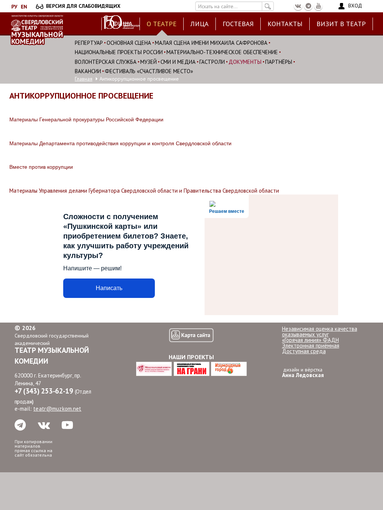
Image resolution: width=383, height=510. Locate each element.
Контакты (285, 23)
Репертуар (89, 42)
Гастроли (212, 61)
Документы (245, 61)
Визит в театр (341, 23)
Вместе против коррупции (41, 167)
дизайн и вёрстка (303, 372)
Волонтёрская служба (106, 61)
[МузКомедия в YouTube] (318, 6)
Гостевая (238, 23)
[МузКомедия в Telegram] (308, 6)
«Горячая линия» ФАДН (310, 339)
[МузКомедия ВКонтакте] (298, 6)
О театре (162, 23)
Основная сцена (129, 42)
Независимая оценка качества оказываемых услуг (319, 331)
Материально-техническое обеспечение (222, 52)
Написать (109, 288)
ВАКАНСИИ (88, 71)
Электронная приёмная (310, 345)
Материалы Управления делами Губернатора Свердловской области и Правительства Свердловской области (144, 190)
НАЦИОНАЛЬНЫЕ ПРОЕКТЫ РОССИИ (119, 52)
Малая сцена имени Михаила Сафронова (211, 42)
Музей (148, 61)
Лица (199, 23)
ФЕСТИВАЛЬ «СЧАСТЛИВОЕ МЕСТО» (149, 71)
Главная (83, 78)
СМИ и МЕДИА (178, 61)
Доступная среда (304, 351)
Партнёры (278, 61)
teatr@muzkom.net (57, 408)
